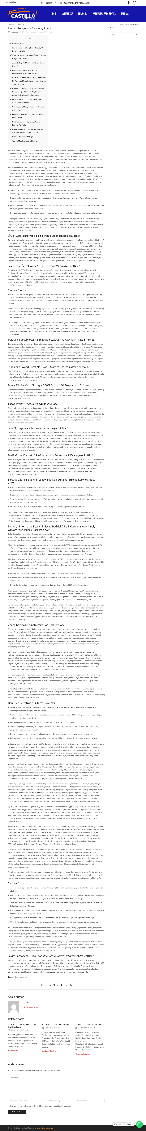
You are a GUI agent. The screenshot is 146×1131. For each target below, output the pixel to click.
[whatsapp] (66, 985)
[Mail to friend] (58, 985)
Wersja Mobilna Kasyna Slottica (24, 141)
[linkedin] (62, 985)
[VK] (50, 985)
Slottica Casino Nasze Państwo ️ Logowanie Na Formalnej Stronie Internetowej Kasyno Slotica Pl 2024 (29, 81)
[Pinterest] (54, 985)
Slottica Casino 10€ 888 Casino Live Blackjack (22, 1025)
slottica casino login (36, 792)
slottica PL (23, 977)
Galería (125, 14)
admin (37, 32)
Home (10, 24)
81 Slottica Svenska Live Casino (89, 1024)
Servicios (82, 14)
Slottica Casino (18, 43)
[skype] (70, 985)
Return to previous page (129, 24)
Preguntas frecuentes (104, 14)
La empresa (67, 14)
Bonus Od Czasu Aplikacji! (22, 137)
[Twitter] (42, 985)
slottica (15, 977)
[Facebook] (128, 3)
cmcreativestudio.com (45, 1128)
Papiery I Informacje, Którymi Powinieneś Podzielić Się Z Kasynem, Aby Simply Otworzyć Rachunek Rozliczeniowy (28, 91)
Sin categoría (19, 24)
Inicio (53, 14)
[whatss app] (134, 3)
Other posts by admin (32, 1007)
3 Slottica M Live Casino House (55, 1024)
